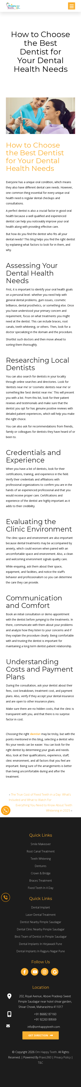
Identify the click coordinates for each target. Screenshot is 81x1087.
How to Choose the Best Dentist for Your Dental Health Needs (35, 157)
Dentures (40, 866)
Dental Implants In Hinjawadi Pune (40, 944)
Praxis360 (45, 1057)
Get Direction (38, 1035)
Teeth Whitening (41, 858)
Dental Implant (40, 907)
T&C (40, 1063)
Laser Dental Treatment (41, 915)
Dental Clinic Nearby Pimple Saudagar (40, 929)
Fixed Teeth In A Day (40, 888)
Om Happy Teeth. (46, 1052)
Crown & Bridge (41, 873)
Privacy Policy (62, 1057)
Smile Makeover (41, 844)
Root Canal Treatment (41, 851)
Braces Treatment (40, 880)
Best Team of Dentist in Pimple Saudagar (41, 936)
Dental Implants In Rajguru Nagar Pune (41, 951)
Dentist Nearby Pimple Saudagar (40, 922)
